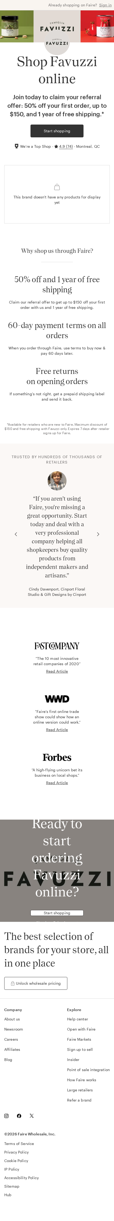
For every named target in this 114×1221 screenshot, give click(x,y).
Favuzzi (53, 428)
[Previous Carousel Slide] (16, 534)
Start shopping (57, 131)
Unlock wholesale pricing (38, 983)
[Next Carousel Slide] (98, 534)
